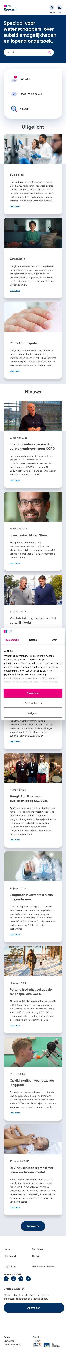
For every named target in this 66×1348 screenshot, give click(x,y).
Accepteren (33, 693)
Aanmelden (33, 1307)
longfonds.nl (10, 1266)
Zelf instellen (31, 703)
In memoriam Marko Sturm (33, 531)
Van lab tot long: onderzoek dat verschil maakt (33, 618)
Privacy (37, 1340)
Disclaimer (9, 1340)
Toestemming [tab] (11, 640)
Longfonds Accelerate (43, 1266)
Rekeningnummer (12, 1344)
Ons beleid (33, 258)
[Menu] (59, 7)
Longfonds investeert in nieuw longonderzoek (33, 896)
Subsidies (33, 174)
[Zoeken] (52, 7)
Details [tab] (33, 640)
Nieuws (36, 1256)
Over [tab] (54, 640)
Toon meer (33, 1226)
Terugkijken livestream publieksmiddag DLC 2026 (33, 800)
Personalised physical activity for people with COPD (33, 989)
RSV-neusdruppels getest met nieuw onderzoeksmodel (33, 1169)
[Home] (11, 8)
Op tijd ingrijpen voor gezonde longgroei (33, 1079)
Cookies (37, 1337)
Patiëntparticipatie (33, 340)
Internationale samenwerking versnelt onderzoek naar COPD (33, 444)
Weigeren (33, 713)
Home (7, 1249)
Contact (8, 1337)
